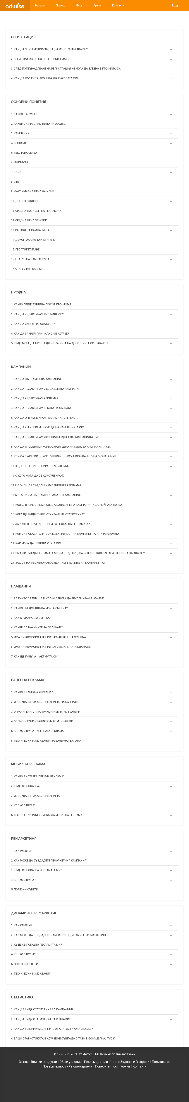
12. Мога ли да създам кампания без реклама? (46, 485)
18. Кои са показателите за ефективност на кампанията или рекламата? (66, 533)
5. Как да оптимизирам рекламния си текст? (44, 417)
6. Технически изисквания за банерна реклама (46, 740)
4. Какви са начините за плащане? (37, 627)
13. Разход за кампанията (30, 230)
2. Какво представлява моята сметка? (39, 608)
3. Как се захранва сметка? (31, 618)
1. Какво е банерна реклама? (32, 692)
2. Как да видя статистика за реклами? (41, 1019)
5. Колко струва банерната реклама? (38, 731)
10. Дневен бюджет (25, 201)
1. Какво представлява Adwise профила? (41, 304)
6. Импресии (20, 162)
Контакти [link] (118, 5)
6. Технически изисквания (31, 973)
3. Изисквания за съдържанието (35, 795)
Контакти (140, 1066)
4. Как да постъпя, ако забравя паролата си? (44, 78)
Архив (125, 1066)
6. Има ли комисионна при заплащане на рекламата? (51, 646)
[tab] (94, 49)
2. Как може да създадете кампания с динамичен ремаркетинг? (59, 935)
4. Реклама (19, 143)
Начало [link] (40, 5)
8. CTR (15, 182)
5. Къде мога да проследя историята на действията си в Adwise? (60, 343)
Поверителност (106, 1066)
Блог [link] (79, 5)
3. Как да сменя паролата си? (33, 324)
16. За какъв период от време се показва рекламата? (50, 524)
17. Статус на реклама (27, 268)
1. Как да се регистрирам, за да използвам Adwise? (49, 49)
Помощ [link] (60, 5)
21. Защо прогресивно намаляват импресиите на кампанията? (58, 562)
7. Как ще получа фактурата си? (35, 656)
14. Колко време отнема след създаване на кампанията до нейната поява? (67, 504)
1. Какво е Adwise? (24, 114)
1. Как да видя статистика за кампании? (42, 1009)
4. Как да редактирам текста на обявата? (42, 408)
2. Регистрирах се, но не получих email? (40, 59)
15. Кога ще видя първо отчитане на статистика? (48, 514)
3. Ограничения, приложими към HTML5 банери (45, 711)
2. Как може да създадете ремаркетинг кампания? (49, 860)
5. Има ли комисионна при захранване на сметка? (48, 637)
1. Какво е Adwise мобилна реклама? (38, 776)
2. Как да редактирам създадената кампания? (46, 388)
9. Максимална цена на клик (32, 191)
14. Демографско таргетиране (33, 239)
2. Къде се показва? (25, 786)
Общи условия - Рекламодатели (83, 1062)
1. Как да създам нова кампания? (36, 379)
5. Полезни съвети (24, 889)
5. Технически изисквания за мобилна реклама (46, 815)
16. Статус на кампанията (30, 259)
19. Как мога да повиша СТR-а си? (36, 543)
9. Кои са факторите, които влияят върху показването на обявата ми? (63, 456)
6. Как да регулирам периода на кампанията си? (48, 427)
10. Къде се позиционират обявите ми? (40, 466)
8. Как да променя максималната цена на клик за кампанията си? (61, 446)
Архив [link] (97, 5)
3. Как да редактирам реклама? (34, 398)
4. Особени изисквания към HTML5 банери (42, 721)
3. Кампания (20, 133)
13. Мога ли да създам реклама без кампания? (46, 495)
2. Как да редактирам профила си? (37, 314)
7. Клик (16, 172)
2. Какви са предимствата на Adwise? (38, 123)
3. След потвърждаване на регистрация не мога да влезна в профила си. (66, 68)
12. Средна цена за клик (29, 220)
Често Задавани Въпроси (129, 1062)
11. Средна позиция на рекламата (36, 210)
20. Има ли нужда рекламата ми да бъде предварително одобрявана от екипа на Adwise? (78, 553)
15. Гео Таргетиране (25, 249)
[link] (15, 5)
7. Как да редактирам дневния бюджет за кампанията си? (55, 437)
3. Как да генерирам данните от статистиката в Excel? (52, 1028)
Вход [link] (175, 5)
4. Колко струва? (23, 805)
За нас (24, 1062)
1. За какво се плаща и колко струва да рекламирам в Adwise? (57, 598)
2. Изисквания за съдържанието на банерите (45, 702)
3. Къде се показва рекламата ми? (36, 870)
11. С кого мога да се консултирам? (37, 475)
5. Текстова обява (24, 152)
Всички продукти (44, 1062)
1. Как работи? (21, 851)
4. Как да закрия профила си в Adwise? (40, 333)
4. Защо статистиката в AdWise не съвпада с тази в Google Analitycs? (63, 1038)
